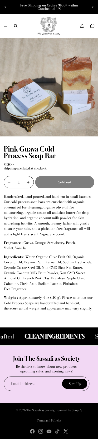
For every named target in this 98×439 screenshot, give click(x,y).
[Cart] (92, 26)
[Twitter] (66, 431)
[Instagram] (41, 431)
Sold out (64, 182)
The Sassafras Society (40, 410)
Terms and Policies (49, 420)
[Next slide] (93, 7)
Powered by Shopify (69, 410)
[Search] (15, 26)
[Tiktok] (57, 431)
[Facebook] (32, 431)
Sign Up (75, 383)
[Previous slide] (5, 7)
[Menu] (5, 25)
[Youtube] (49, 431)
